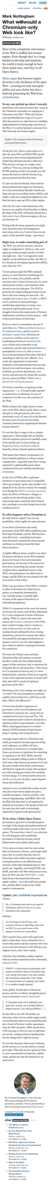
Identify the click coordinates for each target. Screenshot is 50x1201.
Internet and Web (11, 43)
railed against (36, 117)
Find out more (37, 1106)
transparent (7, 337)
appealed (34, 337)
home (43, 2)
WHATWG (30, 874)
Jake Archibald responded (28, 895)
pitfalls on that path (11, 779)
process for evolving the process (17, 381)
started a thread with (29, 996)
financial (21, 351)
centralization (10, 97)
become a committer (23, 621)
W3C (19, 265)
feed (45, 8)
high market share (10, 216)
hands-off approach (23, 416)
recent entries (24, 8)
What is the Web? (16, 1162)
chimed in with (9, 962)
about (22, 2)
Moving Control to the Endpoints (23, 1154)
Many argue (9, 78)
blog (32, 2)
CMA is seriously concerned (31, 490)
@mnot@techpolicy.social (14, 1115)
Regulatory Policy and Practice (17, 445)
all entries (37, 8)
